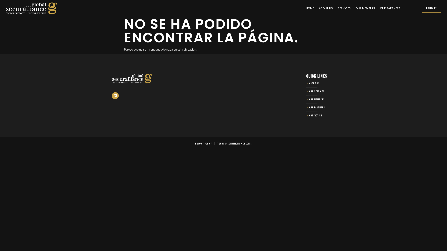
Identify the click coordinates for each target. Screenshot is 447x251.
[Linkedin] (115, 95)
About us (326, 8)
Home (310, 8)
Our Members (365, 8)
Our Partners (390, 8)
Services (344, 8)
